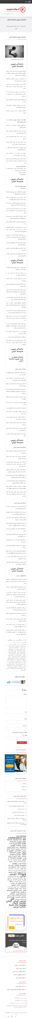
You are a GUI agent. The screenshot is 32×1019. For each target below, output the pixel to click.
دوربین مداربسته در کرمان (21, 653)
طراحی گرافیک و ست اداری (19, 971)
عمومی (23, 786)
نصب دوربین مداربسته (18, 886)
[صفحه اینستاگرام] (12, 1017)
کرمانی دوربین (19, 906)
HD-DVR (9, 840)
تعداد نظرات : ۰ (14, 642)
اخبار (18, 26)
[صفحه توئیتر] (9, 1017)
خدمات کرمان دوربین (20, 986)
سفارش (11, 935)
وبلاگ (19, 642)
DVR (24, 838)
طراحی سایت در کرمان (20, 965)
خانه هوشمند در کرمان (16, 646)
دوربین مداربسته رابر (18, 655)
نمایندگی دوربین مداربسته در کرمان (18, 895)
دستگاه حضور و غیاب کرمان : (14, 647)
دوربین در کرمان (22, 649)
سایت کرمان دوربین (18, 661)
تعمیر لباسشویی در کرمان (19, 974)
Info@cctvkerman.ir (16, 1003)
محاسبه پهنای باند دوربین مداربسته (16, 879)
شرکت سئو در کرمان (20, 968)
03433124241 (17, 998)
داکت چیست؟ (21, 809)
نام (26, 712)
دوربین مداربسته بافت (12, 650)
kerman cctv (23, 646)
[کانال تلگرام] (15, 1017)
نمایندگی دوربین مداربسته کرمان (17, 37)
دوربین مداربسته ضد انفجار (20, 861)
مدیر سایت (13, 640)
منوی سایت (27, 1)
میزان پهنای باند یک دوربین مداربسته (16, 880)
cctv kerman (14, 644)
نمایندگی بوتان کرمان (20, 978)
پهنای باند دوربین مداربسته (16, 896)
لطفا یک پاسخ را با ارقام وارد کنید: (19, 732)
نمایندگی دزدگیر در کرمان (18, 665)
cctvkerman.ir (15, 838)
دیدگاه (25, 694)
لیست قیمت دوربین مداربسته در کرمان (15, 662)
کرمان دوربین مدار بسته (17, 904)
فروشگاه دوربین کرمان (18, 875)
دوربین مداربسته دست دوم (14, 860)
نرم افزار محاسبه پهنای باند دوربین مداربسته (17, 883)
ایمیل (25, 719)
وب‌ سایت (25, 725)
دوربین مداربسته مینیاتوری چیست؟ (16, 806)
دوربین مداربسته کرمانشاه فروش (12, 658)
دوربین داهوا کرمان (20, 851)
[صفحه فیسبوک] (5, 1017)
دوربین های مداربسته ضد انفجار (17, 866)
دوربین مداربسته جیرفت (12, 652)
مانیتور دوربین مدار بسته (17, 878)
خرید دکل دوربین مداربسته (18, 812)
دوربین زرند (17, 649)
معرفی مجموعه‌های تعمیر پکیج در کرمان (16, 989)
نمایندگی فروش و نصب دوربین (17, 358)
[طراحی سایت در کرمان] (15, 772)
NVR (24, 840)
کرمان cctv (12, 661)
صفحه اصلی (23, 26)
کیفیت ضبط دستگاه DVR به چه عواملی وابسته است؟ (16, 823)
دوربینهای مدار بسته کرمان (21, 659)
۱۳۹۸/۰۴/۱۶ (22, 640)
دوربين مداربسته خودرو (13, 849)
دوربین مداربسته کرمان (16, 656)
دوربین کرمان (11, 649)
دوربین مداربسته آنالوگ (21, 650)
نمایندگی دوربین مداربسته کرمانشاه (16, 668)
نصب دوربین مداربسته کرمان (20, 664)
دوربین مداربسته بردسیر (21, 652)
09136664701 (18, 1000)
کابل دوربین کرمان (18, 900)
